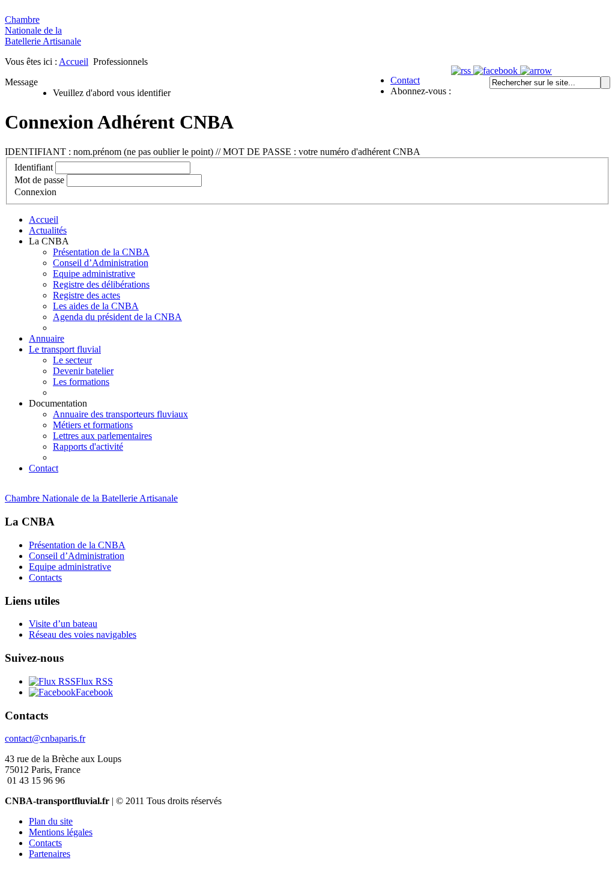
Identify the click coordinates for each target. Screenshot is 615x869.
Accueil (73, 61)
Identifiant (33, 167)
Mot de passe (39, 180)
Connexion (35, 192)
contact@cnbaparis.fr (45, 738)
